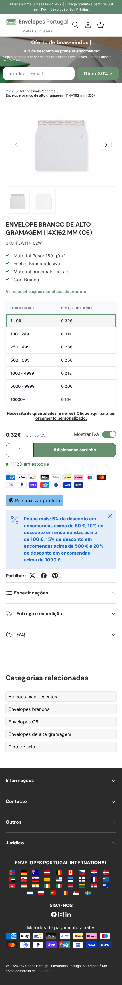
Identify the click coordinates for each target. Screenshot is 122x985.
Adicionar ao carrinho (75, 449)
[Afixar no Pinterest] (55, 575)
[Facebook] (54, 915)
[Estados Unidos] (59, 879)
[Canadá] (70, 872)
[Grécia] (106, 879)
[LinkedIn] (68, 915)
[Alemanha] (24, 872)
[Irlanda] (47, 886)
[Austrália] (35, 872)
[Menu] (113, 25)
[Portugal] (53, 893)
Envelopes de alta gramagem (40, 734)
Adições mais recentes (37, 91)
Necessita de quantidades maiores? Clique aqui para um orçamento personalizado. (61, 415)
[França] (94, 879)
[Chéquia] (82, 872)
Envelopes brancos (29, 709)
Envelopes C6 (23, 722)
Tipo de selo (22, 747)
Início (10, 91)
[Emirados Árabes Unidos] (12, 879)
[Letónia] (70, 886)
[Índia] (35, 886)
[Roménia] (65, 893)
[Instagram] (61, 915)
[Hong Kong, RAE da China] (12, 886)
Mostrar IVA (86, 434)
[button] (100, 25)
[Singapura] (76, 893)
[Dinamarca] (106, 872)
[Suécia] (88, 893)
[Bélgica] (59, 872)
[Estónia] (70, 879)
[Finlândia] (82, 879)
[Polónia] (41, 893)
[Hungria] (24, 886)
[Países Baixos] (30, 893)
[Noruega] (94, 886)
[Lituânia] (82, 886)
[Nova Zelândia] (106, 886)
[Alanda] (12, 872)
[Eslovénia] (35, 879)
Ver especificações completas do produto (46, 291)
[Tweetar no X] (32, 575)
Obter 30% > (98, 73)
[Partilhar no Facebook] (43, 575)
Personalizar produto (37, 500)
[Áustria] (47, 872)
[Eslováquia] (24, 879)
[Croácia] (94, 872)
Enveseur (44, 971)
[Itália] (59, 886)
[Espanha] (47, 879)
